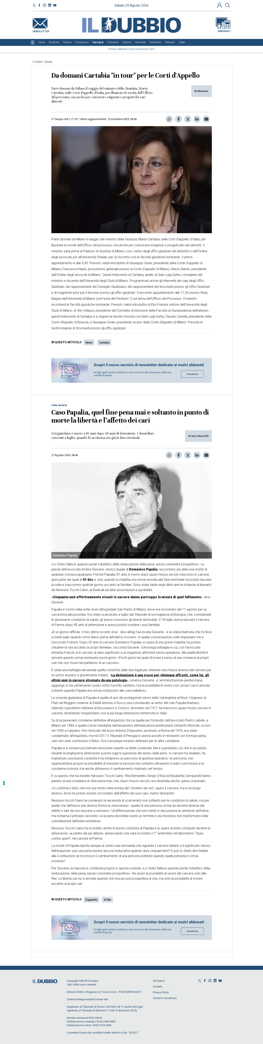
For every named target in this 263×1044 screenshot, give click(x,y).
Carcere (48, 61)
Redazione (202, 91)
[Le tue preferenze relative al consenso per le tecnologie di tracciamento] (4, 783)
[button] (220, 5)
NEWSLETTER (41, 30)
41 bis (107, 899)
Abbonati (224, 31)
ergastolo (91, 899)
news (88, 342)
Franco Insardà (198, 436)
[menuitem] (41, 42)
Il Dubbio (37, 61)
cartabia (104, 342)
